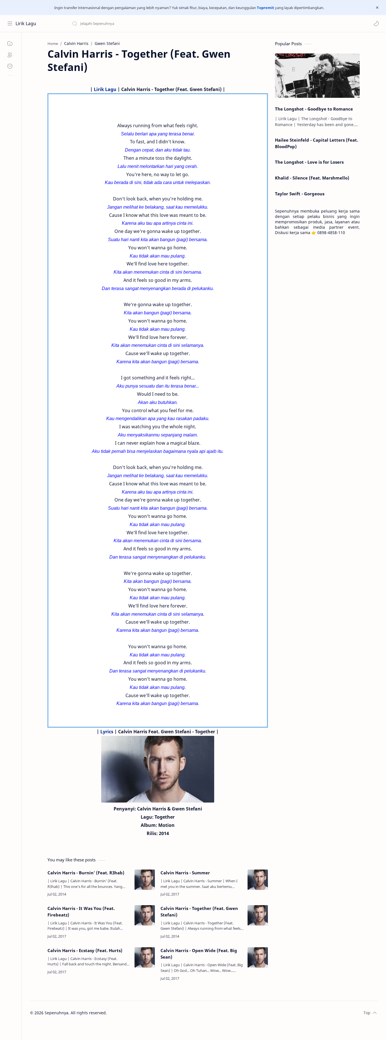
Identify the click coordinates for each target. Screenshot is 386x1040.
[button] (376, 23)
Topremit (265, 7)
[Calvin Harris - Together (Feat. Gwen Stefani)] (258, 915)
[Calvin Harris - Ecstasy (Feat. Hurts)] (145, 957)
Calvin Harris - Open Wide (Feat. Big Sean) (199, 954)
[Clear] (160, 23)
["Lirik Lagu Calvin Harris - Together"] (157, 769)
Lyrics (106, 731)
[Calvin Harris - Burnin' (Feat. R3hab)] (145, 880)
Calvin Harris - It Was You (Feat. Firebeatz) (81, 911)
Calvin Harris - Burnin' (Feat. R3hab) (85, 872)
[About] (10, 54)
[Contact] (10, 66)
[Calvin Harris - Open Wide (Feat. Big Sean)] (258, 957)
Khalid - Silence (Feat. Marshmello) (312, 178)
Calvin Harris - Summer (185, 872)
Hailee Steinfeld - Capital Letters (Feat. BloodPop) (316, 143)
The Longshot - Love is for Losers (309, 162)
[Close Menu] (377, 7)
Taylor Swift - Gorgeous (299, 193)
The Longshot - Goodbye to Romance (314, 109)
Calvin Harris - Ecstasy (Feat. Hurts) (84, 950)
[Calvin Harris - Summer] (258, 880)
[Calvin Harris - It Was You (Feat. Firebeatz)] (145, 915)
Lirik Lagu (26, 23)
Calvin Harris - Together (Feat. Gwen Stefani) (199, 911)
